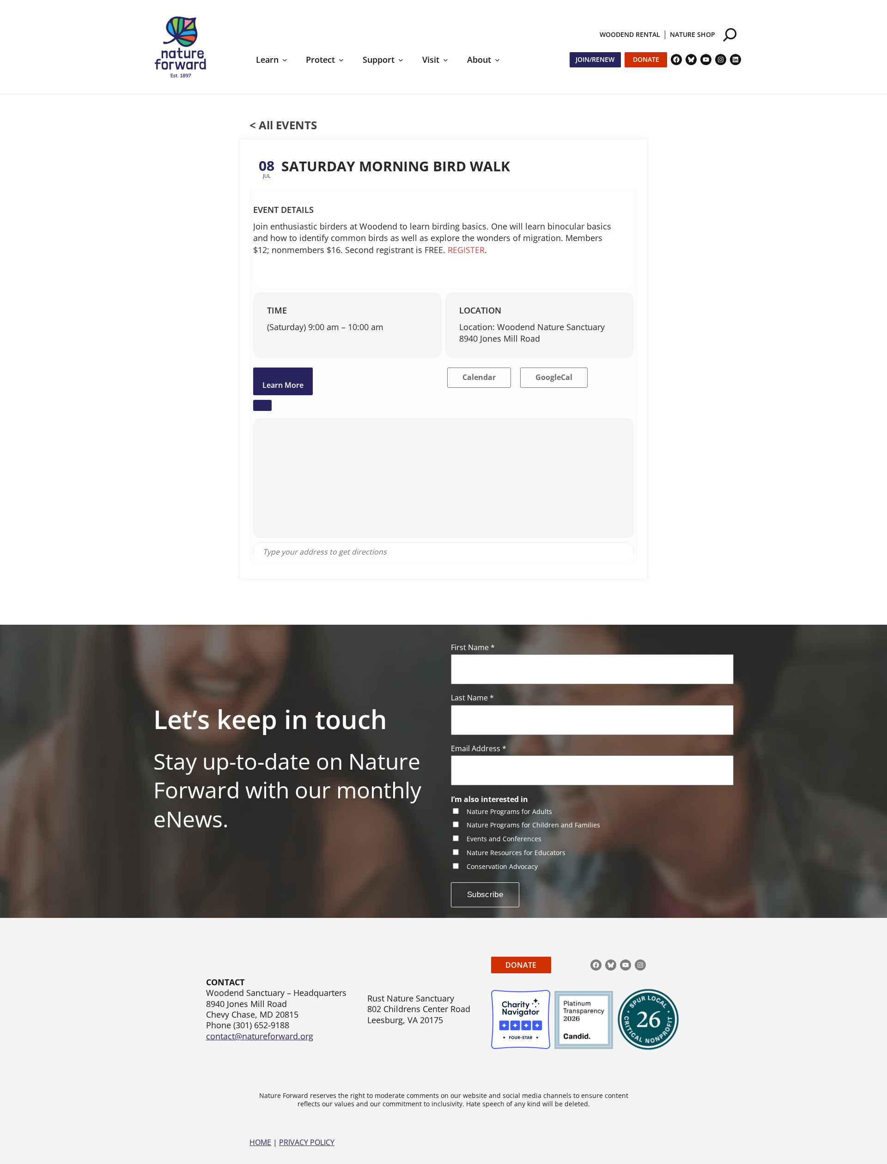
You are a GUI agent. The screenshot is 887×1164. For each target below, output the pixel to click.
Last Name (472, 698)
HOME (260, 1142)
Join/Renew (595, 59)
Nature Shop (692, 34)
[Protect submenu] (341, 59)
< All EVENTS (283, 125)
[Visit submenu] (445, 59)
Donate (646, 59)
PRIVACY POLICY (306, 1142)
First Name (473, 647)
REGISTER (466, 249)
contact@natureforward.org (259, 1036)
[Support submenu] (400, 59)
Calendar (479, 377)
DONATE (520, 965)
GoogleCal (553, 377)
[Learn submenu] (284, 59)
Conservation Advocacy (502, 867)
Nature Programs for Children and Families (533, 825)
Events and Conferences (504, 839)
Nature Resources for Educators (516, 853)
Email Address (478, 748)
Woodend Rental (630, 34)
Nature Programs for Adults (509, 812)
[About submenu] (497, 59)
